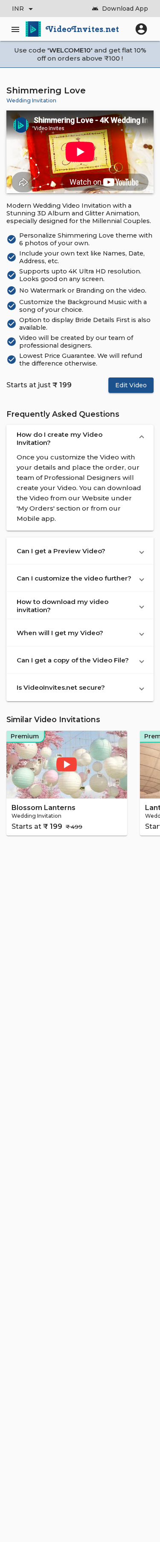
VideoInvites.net (82, 29)
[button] (80, 438)
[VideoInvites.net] (33, 29)
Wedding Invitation (31, 100)
